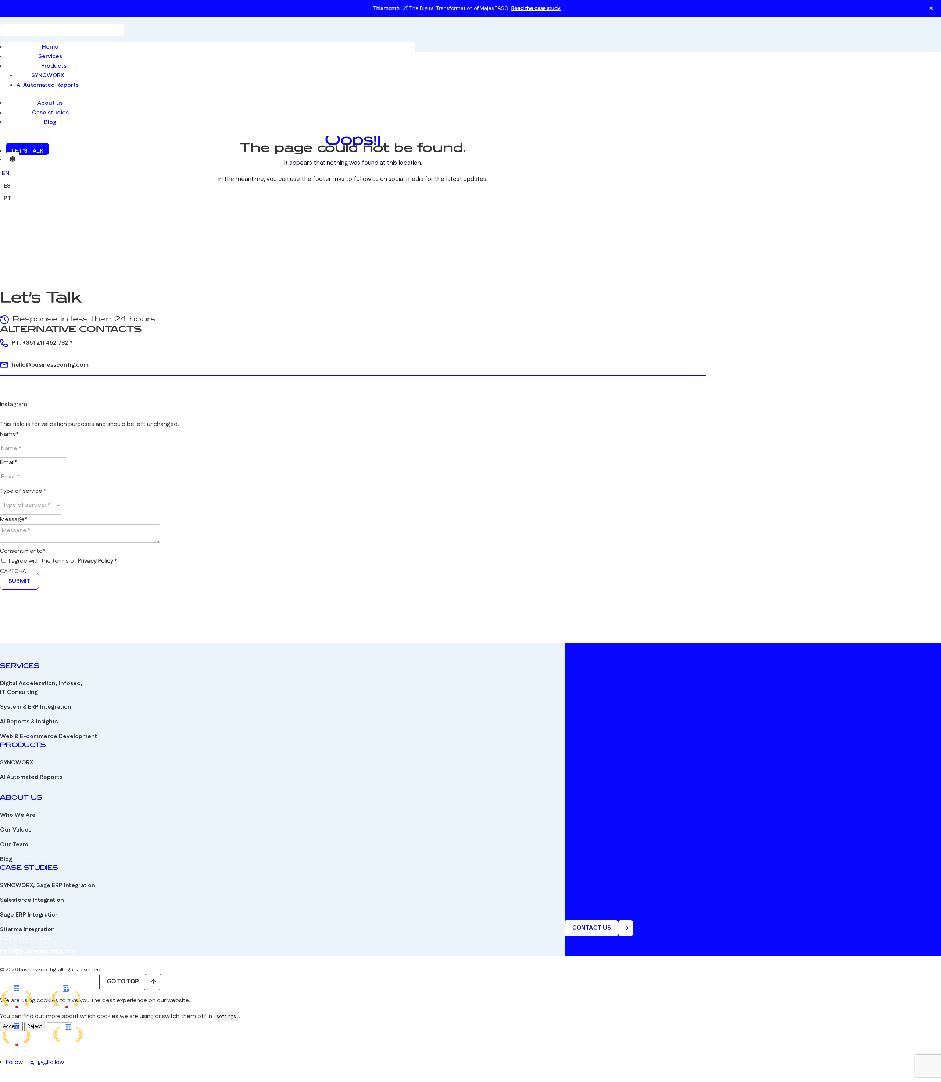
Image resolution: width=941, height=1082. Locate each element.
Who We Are (18, 815)
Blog (50, 122)
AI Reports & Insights (29, 722)
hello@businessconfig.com (50, 365)
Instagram (13, 404)
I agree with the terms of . (63, 561)
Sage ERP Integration (29, 915)
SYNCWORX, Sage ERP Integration (47, 885)
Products (54, 66)
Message (13, 519)
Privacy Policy (95, 561)
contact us (591, 928)
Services (50, 56)
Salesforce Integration (32, 900)
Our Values (15, 830)
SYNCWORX (47, 75)
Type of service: (23, 491)
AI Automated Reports (48, 85)
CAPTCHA (13, 571)
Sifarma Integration (27, 929)
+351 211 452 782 (45, 343)
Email (8, 462)
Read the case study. (536, 8)
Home (50, 47)
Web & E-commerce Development (48, 736)
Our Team (14, 844)
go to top (123, 981)
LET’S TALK (27, 151)
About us (50, 103)
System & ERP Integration (35, 707)
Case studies (50, 112)
